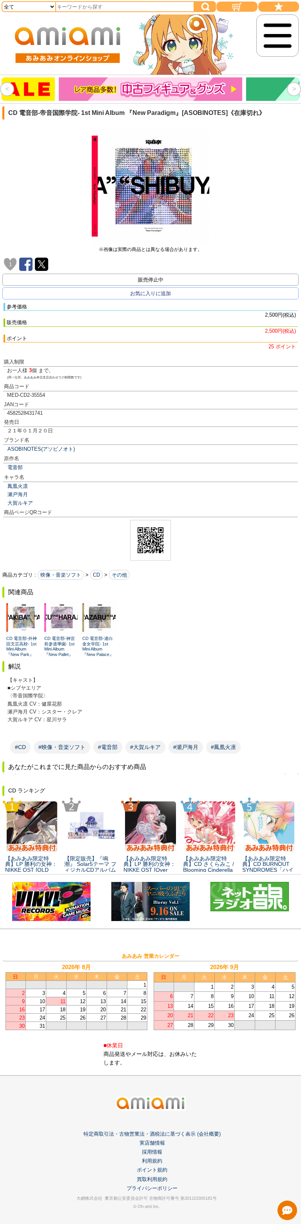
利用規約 (152, 1161)
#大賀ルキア (145, 747)
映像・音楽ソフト (60, 575)
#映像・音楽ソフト (61, 747)
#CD (20, 747)
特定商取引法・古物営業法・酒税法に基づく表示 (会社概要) (152, 1134)
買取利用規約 (152, 1179)
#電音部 (108, 747)
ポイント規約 (152, 1170)
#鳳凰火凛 (223, 747)
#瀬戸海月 (185, 747)
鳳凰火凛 (17, 486)
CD (96, 575)
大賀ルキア (20, 503)
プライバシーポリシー (152, 1188)
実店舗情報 (152, 1143)
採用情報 (152, 1152)
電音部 (15, 467)
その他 (119, 575)
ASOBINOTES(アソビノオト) (41, 449)
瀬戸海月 (17, 494)
